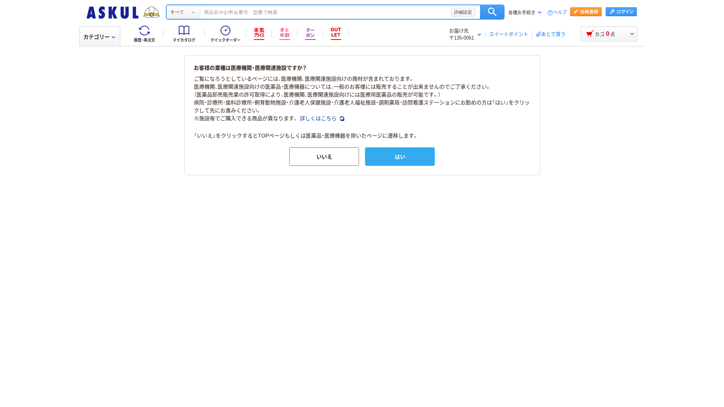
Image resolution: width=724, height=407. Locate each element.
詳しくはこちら (319, 118)
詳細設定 (463, 12)
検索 (492, 12)
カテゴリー (96, 37)
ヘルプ (560, 12)
